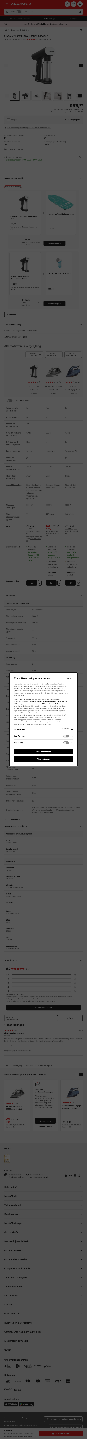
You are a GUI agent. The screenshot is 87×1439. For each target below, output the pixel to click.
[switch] (66, 736)
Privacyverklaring (19, 724)
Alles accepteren (43, 751)
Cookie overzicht (31, 724)
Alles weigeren (43, 759)
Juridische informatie (44, 724)
